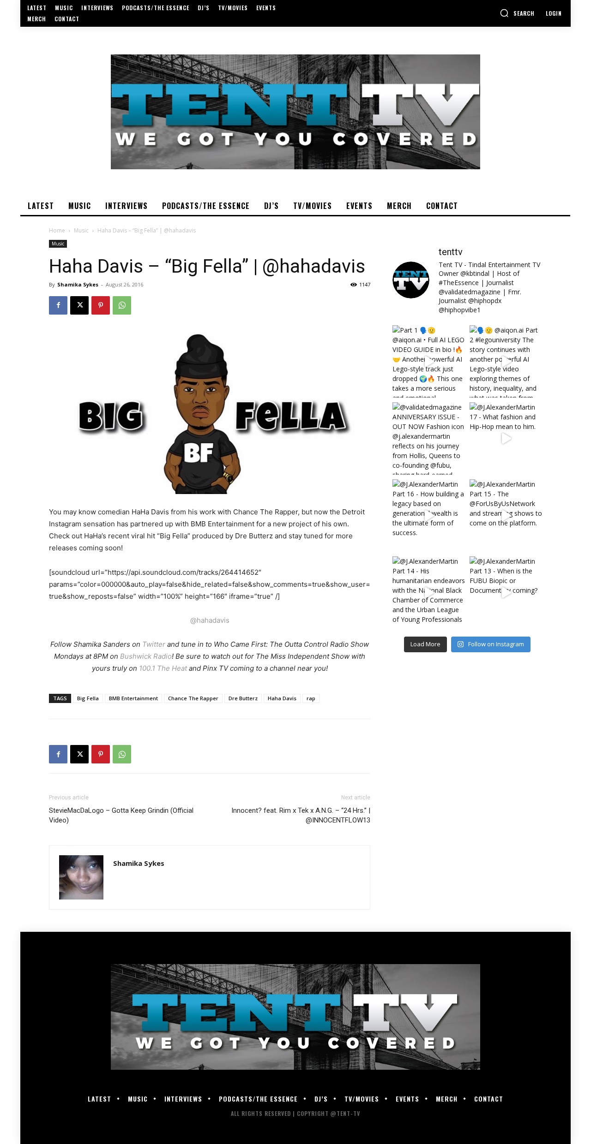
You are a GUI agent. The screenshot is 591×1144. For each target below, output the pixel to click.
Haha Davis (282, 698)
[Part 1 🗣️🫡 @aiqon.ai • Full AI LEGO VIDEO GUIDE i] (428, 361)
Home (57, 230)
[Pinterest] (100, 305)
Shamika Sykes (77, 284)
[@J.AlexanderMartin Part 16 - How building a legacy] (428, 515)
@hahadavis (209, 620)
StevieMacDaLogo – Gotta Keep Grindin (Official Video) (121, 815)
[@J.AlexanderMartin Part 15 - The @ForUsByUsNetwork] (506, 515)
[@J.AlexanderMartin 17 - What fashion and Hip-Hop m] (506, 438)
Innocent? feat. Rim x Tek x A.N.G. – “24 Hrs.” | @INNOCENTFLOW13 (300, 815)
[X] (79, 305)
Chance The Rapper (193, 698)
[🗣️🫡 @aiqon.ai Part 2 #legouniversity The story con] (506, 361)
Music (81, 230)
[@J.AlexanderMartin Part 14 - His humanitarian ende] (428, 592)
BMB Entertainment (133, 698)
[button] (517, 13)
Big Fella (88, 698)
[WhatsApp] (122, 305)
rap (311, 698)
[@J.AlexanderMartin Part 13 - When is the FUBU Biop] (506, 592)
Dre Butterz (243, 698)
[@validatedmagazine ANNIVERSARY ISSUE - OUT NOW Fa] (428, 438)
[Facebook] (58, 305)
